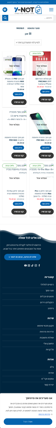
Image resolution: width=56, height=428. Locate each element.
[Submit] (5, 18)
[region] (28, 410)
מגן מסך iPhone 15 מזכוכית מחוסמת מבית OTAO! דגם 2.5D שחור (14, 82)
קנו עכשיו (46, 99)
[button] (51, 9)
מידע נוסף (45, 92)
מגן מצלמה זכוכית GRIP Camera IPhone (43, 81)
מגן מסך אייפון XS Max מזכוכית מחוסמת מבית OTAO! (15, 193)
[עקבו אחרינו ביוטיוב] (25, 265)
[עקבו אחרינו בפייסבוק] (39, 265)
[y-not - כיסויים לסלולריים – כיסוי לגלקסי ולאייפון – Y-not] (28, 9)
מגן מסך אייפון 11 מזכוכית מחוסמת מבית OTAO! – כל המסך (42, 193)
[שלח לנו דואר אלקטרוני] (29, 265)
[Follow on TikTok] (32, 265)
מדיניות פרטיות (44, 414)
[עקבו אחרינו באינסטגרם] (36, 265)
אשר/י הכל (28, 421)
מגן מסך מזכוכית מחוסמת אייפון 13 (14, 138)
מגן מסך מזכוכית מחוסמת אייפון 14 (41, 138)
